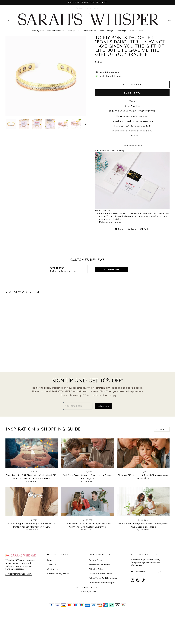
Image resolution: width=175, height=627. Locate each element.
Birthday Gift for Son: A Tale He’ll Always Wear (143, 475)
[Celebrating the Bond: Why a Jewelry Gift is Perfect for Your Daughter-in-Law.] (31, 501)
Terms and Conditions (99, 565)
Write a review (111, 269)
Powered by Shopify (87, 592)
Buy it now (132, 93)
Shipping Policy (96, 569)
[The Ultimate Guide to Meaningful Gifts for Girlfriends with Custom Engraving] (87, 501)
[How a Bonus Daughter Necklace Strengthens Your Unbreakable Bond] (143, 501)
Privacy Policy (95, 560)
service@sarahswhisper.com (18, 574)
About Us (51, 565)
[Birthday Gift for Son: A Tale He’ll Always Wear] (143, 453)
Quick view (25, 336)
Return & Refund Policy (100, 574)
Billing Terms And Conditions (103, 578)
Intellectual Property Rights (102, 583)
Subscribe (103, 406)
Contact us (52, 569)
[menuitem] (38, 30)
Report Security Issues (58, 574)
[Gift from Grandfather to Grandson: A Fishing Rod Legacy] (87, 453)
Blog (49, 560)
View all (161, 429)
